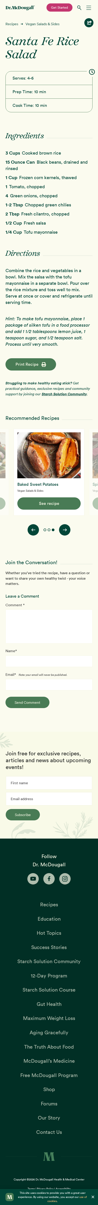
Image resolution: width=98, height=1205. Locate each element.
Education (49, 919)
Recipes (11, 24)
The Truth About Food (49, 1047)
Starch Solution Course (49, 990)
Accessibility (63, 1189)
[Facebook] (49, 878)
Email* (10, 674)
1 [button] (45, 530)
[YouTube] (33, 878)
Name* (11, 651)
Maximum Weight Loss (49, 1018)
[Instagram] (65, 878)
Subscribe (23, 814)
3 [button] (53, 530)
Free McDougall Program (49, 1075)
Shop (49, 1089)
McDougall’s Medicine (49, 1061)
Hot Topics (49, 933)
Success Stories (49, 947)
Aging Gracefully (49, 1032)
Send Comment (27, 702)
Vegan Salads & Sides (42, 24)
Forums (49, 1104)
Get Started (59, 7)
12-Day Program (49, 976)
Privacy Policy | (46, 1189)
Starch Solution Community (64, 394)
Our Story (49, 1118)
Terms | (32, 1189)
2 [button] (49, 530)
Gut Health (49, 1004)
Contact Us (49, 1132)
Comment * (15, 605)
